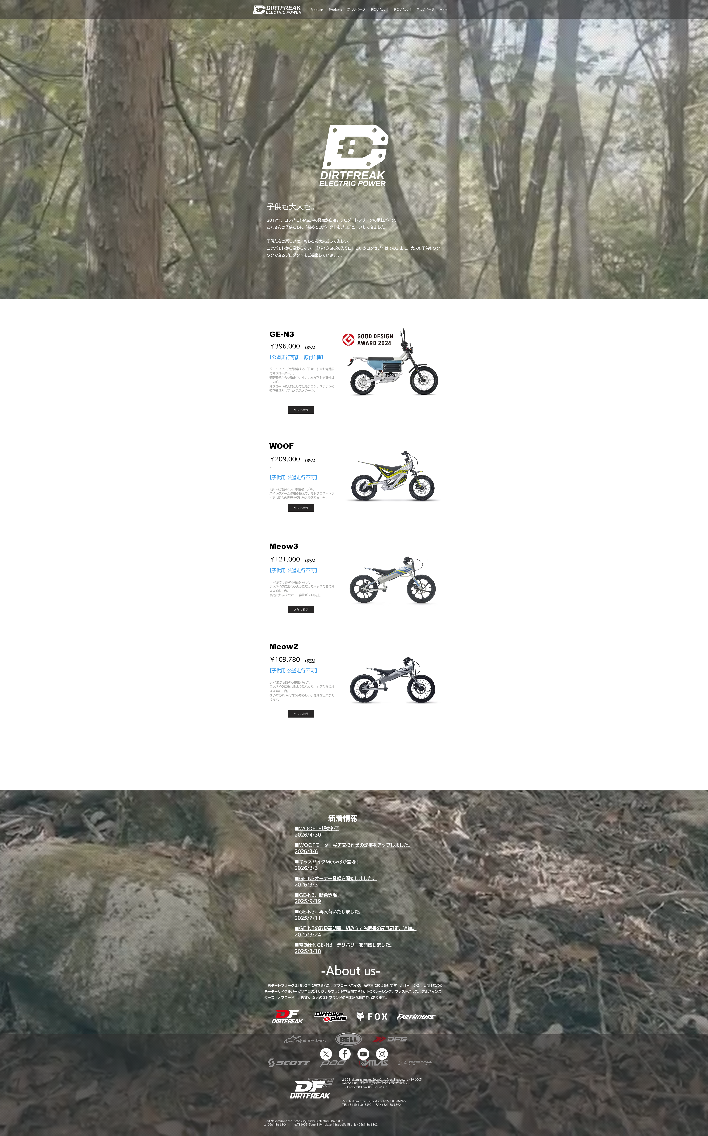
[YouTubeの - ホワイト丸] (363, 1054)
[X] (326, 1054)
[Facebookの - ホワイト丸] (345, 1054)
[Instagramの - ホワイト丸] (382, 1054)
